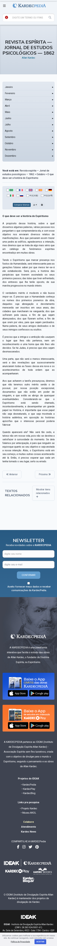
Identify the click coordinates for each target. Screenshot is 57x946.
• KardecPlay (28, 788)
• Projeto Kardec (28, 808)
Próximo (43, 474)
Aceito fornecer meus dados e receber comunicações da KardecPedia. (29, 588)
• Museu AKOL (28, 812)
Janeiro (9, 87)
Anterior (13, 474)
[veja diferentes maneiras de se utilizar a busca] (6, 17)
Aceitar (40, 942)
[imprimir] (42, 205)
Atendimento (28, 826)
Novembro (10, 149)
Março (8, 99)
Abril (7, 105)
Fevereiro (10, 93)
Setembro (10, 137)
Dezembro (10, 155)
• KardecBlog (28, 793)
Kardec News (28, 831)
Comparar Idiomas (21, 205)
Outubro (9, 143)
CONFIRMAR (28, 575)
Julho (8, 124)
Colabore (28, 821)
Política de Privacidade (20, 942)
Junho (8, 118)
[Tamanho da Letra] (35, 205)
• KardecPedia (28, 784)
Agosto (9, 130)
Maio (7, 112)
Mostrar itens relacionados (43, 491)
